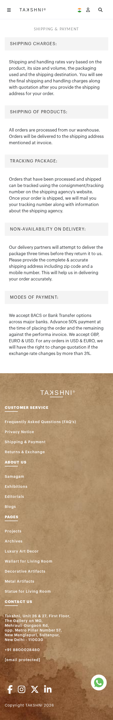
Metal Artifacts (19, 581)
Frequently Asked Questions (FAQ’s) (40, 422)
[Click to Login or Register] (88, 10)
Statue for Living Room (28, 591)
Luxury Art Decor (22, 551)
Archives (14, 541)
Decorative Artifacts (25, 571)
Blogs (10, 507)
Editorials (14, 497)
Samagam (14, 477)
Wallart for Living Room (29, 561)
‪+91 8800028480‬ (22, 650)
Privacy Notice (19, 432)
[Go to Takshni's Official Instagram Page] (21, 690)
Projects (13, 531)
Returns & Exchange (25, 452)
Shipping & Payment (25, 442)
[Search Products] (100, 10)
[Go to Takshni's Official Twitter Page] (34, 690)
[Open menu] (9, 10)
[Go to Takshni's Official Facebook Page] (10, 690)
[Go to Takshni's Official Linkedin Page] (48, 690)
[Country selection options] (79, 10)
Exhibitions (16, 487)
